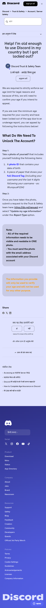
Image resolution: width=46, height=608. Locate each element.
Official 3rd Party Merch (15, 540)
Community (9, 528)
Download (9, 456)
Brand (7, 490)
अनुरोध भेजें (29, 341)
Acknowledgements (13, 570)
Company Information (14, 578)
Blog (7, 516)
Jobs (7, 486)
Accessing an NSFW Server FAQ (17, 373)
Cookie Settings (11, 562)
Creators (8, 524)
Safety (7, 512)
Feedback (9, 520)
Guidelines (9, 566)
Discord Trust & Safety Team (26, 66)
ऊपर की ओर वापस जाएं (24, 352)
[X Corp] (7, 313)
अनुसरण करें (23, 79)
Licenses (8, 574)
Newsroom (9, 494)
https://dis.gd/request (26, 207)
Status (7, 465)
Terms (7, 554)
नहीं (29, 329)
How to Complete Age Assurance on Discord (22, 386)
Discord (5, 11)
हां (17, 329)
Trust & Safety (18, 11)
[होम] (10, 4)
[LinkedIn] (10, 313)
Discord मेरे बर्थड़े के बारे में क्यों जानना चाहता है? (19, 382)
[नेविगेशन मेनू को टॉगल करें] (42, 4)
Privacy (8, 558)
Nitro (7, 460)
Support (8, 507)
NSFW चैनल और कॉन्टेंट (12, 377)
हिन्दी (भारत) (12, 432)
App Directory (11, 469)
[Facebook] (3, 313)
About (7, 482)
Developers (10, 532)
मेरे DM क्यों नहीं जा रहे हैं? (12, 391)
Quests (8, 536)
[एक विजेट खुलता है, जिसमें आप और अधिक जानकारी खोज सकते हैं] (37, 604)
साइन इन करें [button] (30, 4)
